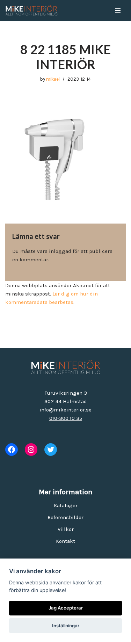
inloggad (60, 251)
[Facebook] (11, 449)
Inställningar (65, 625)
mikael (53, 79)
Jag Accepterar (66, 608)
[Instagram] (31, 449)
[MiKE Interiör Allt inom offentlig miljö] (31, 10)
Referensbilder (65, 517)
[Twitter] (50, 449)
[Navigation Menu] (118, 10)
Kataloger (66, 505)
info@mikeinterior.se (65, 410)
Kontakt (65, 541)
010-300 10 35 (65, 418)
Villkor (66, 529)
